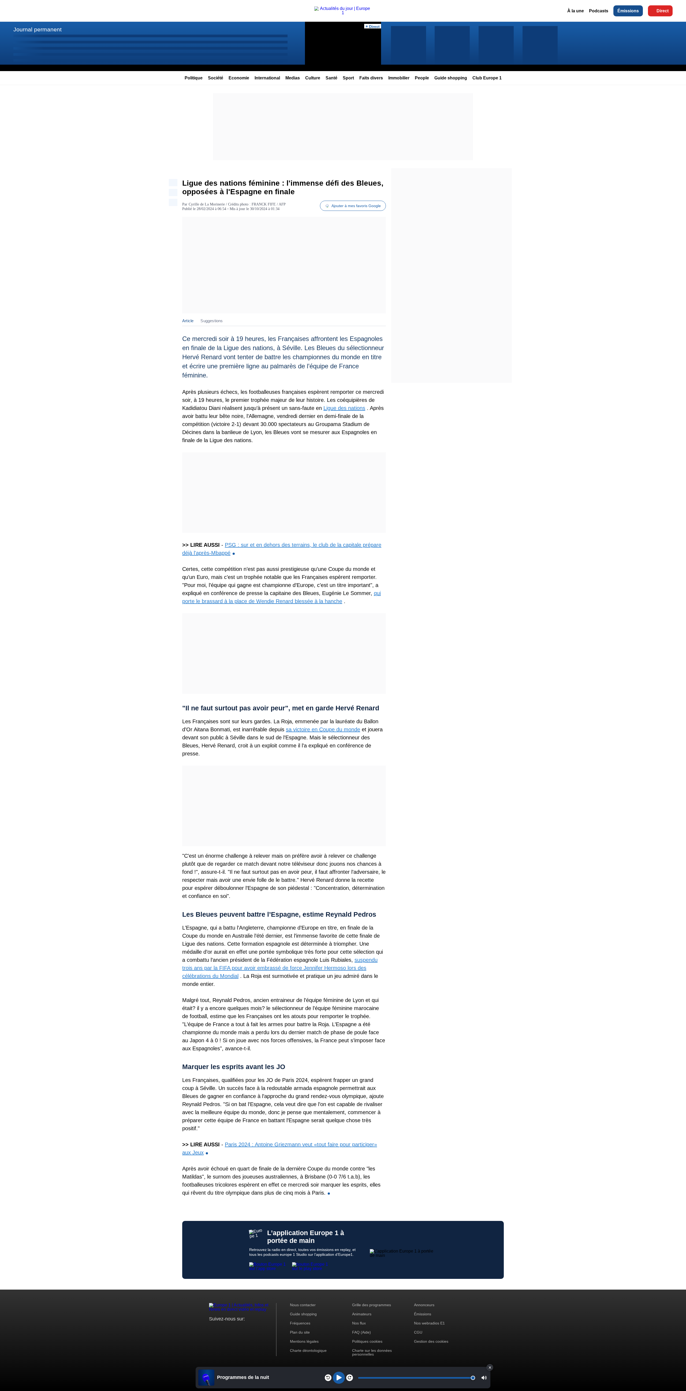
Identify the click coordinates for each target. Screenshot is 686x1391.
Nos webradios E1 (429, 1323)
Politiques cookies (367, 1341)
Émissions (628, 11)
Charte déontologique (308, 1350)
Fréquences (300, 1323)
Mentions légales (304, 1341)
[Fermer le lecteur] (490, 1367)
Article (187, 320)
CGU (418, 1332)
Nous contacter (303, 1305)
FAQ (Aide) (361, 1332)
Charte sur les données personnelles (372, 1352)
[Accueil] (343, 12)
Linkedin (258, 1329)
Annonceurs (424, 1305)
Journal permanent (37, 29)
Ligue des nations (344, 408)
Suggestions (211, 320)
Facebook (230, 1329)
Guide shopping (450, 78)
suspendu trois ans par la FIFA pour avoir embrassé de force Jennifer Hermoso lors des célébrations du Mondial (280, 968)
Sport (348, 78)
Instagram (221, 1329)
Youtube (239, 1329)
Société (215, 78)
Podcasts (598, 11)
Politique (194, 78)
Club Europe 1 (487, 78)
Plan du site (300, 1332)
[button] (484, 1378)
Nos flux (359, 1323)
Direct (663, 11)
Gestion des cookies (431, 1341)
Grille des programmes (371, 1305)
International (267, 78)
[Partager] (173, 182)
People (422, 78)
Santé (331, 78)
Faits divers (371, 78)
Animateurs (361, 1314)
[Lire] (339, 1378)
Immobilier (398, 78)
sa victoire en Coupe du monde (323, 729)
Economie (239, 78)
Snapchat (248, 1329)
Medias (292, 78)
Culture (312, 78)
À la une (575, 11)
